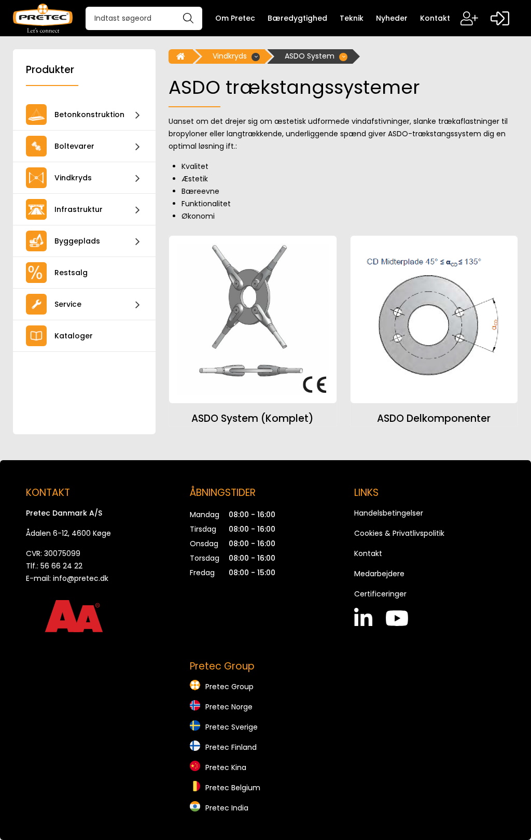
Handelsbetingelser (388, 513)
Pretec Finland (231, 747)
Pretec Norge (229, 707)
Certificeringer (380, 594)
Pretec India (226, 808)
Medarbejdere (379, 573)
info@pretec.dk (80, 578)
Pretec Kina (225, 767)
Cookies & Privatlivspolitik (399, 533)
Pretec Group (229, 686)
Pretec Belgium (232, 787)
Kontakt (368, 553)
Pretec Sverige (231, 727)
